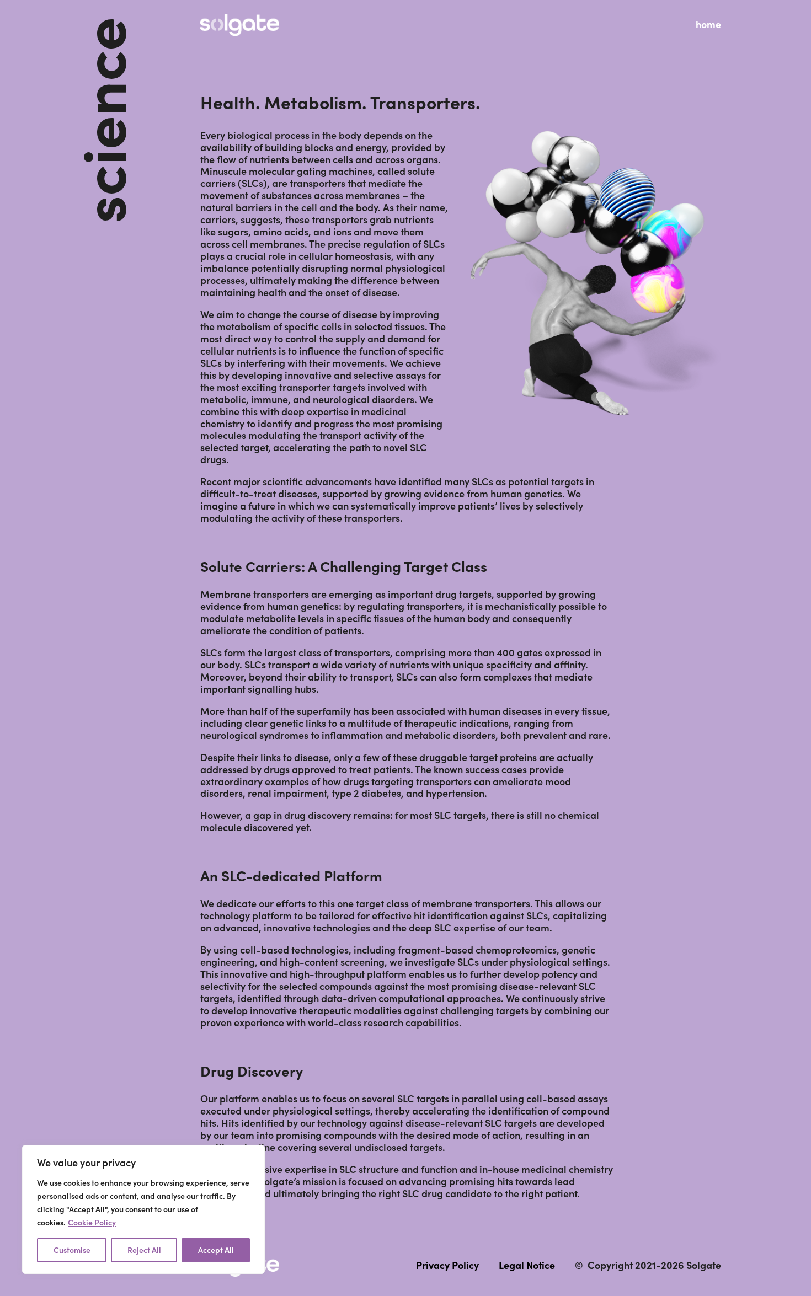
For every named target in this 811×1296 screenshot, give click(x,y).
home (708, 24)
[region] (143, 1209)
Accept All (216, 1250)
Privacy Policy (447, 1265)
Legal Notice (527, 1265)
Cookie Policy (92, 1223)
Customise (72, 1250)
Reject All (144, 1250)
